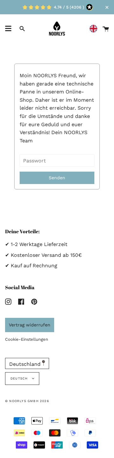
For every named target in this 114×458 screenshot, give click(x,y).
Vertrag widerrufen (29, 324)
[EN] (95, 29)
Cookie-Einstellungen (26, 339)
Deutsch (19, 378)
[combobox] (95, 29)
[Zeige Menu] (8, 28)
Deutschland (25, 364)
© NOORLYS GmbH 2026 (27, 401)
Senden (57, 177)
